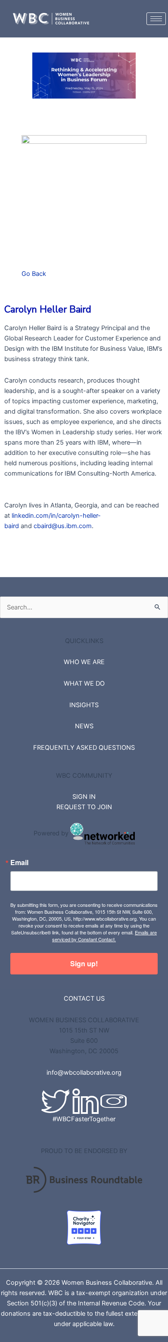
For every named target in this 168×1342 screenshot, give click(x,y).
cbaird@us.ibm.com (63, 526)
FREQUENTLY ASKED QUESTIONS (84, 747)
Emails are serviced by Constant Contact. (104, 936)
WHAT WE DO (84, 683)
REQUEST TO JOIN (84, 807)
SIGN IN (84, 797)
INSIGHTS (84, 705)
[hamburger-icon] (156, 18)
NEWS (84, 726)
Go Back (34, 274)
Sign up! (84, 963)
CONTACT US (84, 998)
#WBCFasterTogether (84, 1119)
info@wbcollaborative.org (84, 1072)
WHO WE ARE (84, 662)
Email (19, 862)
